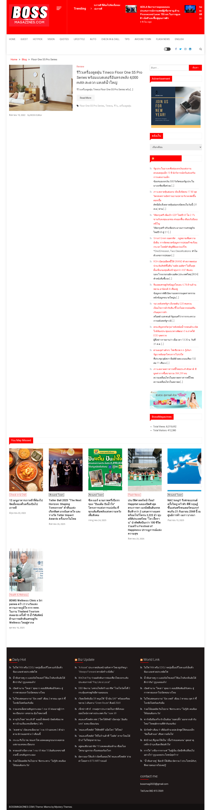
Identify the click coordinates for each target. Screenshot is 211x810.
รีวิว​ (116, 105)
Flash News (163, 39)
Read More (85, 98)
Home (12, 39)
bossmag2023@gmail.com (154, 784)
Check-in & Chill (110, 39)
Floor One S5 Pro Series (92, 105)
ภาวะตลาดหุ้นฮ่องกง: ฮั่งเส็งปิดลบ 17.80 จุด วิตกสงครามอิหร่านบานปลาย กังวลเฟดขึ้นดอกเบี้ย (175, 196)
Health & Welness (19, 594)
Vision (51, 39)
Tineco (109, 105)
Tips (127, 39)
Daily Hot (19, 660)
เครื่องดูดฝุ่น (125, 105)
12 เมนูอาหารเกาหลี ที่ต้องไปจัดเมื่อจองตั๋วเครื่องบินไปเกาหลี (26, 504)
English (179, 39)
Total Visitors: (160, 430)
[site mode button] (167, 49)
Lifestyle (79, 39)
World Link (151, 660)
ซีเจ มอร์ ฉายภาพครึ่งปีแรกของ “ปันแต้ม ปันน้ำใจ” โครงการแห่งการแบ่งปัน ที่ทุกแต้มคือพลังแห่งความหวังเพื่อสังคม (104, 508)
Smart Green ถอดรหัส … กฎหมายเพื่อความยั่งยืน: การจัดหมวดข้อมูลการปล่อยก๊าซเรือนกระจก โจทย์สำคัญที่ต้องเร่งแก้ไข (175, 242)
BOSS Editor (36, 115)
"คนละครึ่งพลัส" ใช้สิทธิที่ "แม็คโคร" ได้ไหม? (100, 729)
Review (80, 66)
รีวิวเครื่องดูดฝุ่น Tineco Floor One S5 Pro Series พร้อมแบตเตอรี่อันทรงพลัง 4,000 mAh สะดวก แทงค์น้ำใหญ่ (109, 77)
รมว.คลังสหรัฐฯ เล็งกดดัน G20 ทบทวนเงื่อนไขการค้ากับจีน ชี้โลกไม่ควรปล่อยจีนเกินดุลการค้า (174, 308)
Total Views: (159, 426)
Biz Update (86, 660)
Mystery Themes (63, 807)
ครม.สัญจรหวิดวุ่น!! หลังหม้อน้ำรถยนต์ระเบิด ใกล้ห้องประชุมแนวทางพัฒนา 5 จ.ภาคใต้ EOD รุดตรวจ (175, 331)
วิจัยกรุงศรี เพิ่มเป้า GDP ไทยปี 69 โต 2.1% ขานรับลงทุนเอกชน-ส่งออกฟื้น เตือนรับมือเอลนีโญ (175, 219)
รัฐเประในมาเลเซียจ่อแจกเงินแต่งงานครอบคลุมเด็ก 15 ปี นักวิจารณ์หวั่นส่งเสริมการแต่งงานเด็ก (174, 172)
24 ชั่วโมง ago (201, 18)
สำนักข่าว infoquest (167, 158)
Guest (24, 39)
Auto (93, 39)
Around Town (143, 39)
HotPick (37, 39)
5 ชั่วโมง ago (141, 22)
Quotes (64, 39)
